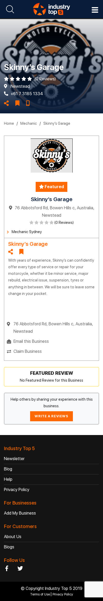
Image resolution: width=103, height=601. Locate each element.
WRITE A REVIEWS (51, 416)
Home (9, 123)
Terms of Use (40, 594)
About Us (12, 536)
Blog (8, 468)
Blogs (9, 546)
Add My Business (20, 513)
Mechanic (28, 123)
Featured (54, 186)
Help (8, 479)
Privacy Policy (16, 489)
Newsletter (14, 458)
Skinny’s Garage (56, 123)
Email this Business (31, 341)
